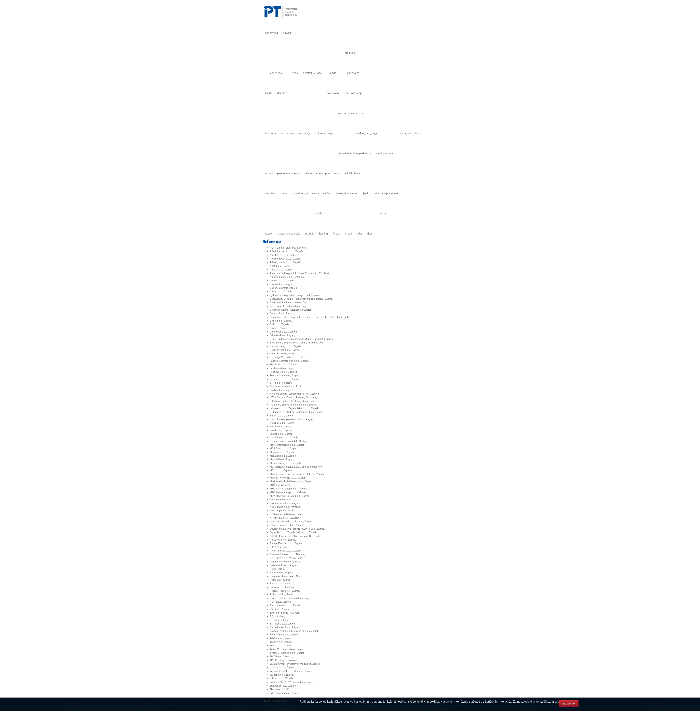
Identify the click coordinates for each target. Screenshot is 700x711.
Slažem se (569, 703)
